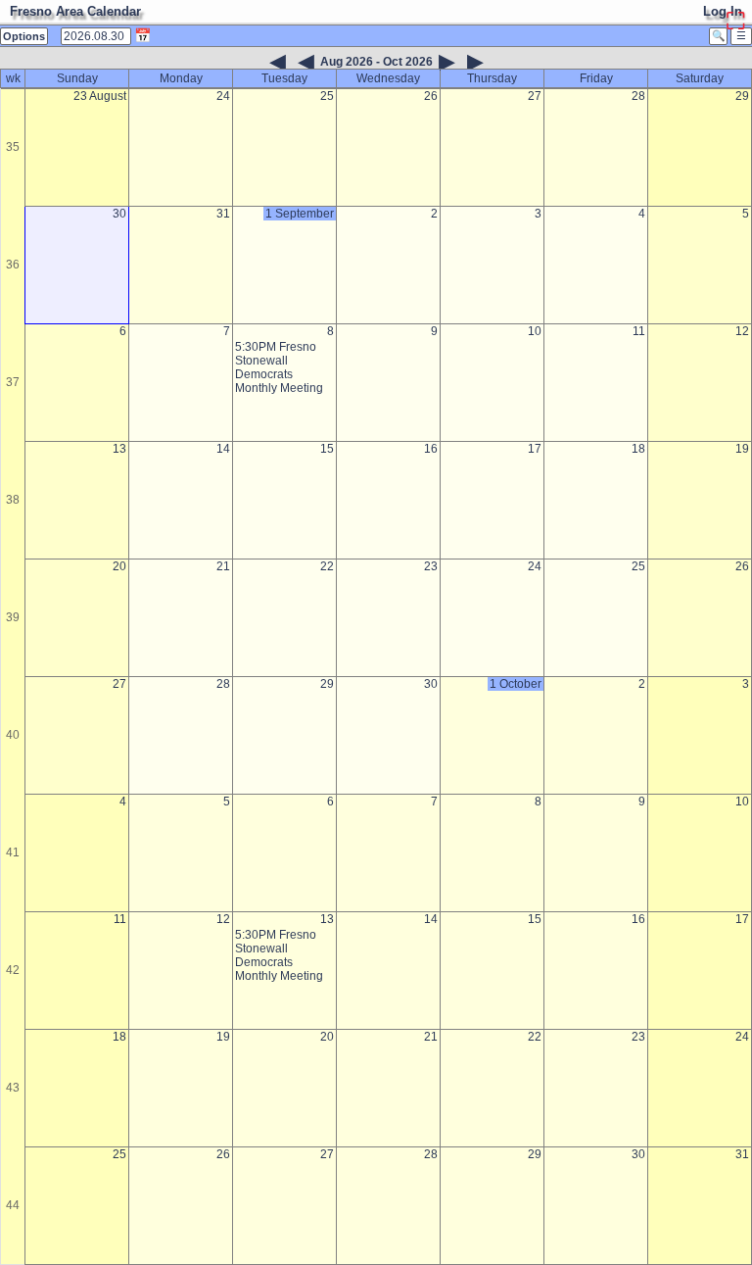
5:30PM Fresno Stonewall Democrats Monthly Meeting (279, 367)
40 (13, 735)
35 (13, 147)
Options (24, 36)
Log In (722, 11)
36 (13, 264)
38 (13, 500)
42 (13, 970)
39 (13, 617)
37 (13, 382)
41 (13, 852)
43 (13, 1088)
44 (13, 1205)
